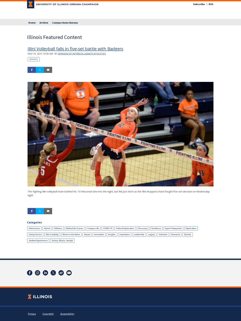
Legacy (151, 234)
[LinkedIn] (45, 272)
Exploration (191, 228)
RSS (211, 4)
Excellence (156, 228)
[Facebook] (29, 272)
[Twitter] (53, 272)
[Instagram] (37, 272)
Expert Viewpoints (173, 228)
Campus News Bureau (65, 23)
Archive (44, 23)
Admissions (34, 228)
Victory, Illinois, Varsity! (62, 240)
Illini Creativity (52, 234)
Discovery (143, 228)
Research (175, 234)
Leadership (139, 234)
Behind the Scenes (74, 228)
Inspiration (125, 234)
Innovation (99, 234)
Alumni (47, 228)
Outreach (163, 234)
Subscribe (199, 4)
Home (32, 23)
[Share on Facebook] (32, 70)
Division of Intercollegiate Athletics (82, 53)
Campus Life (93, 228)
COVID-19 (107, 228)
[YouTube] (69, 272)
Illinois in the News (71, 234)
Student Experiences (38, 240)
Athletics (34, 59)
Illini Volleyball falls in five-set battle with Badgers (75, 49)
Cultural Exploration (125, 228)
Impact (87, 234)
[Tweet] (40, 70)
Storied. (187, 234)
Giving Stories (35, 234)
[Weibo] (61, 272)
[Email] (48, 70)
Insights (112, 234)
